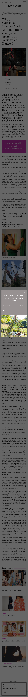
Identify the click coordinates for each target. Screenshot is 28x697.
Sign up (22, 305)
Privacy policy (9, 309)
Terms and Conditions (18, 309)
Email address (6, 306)
